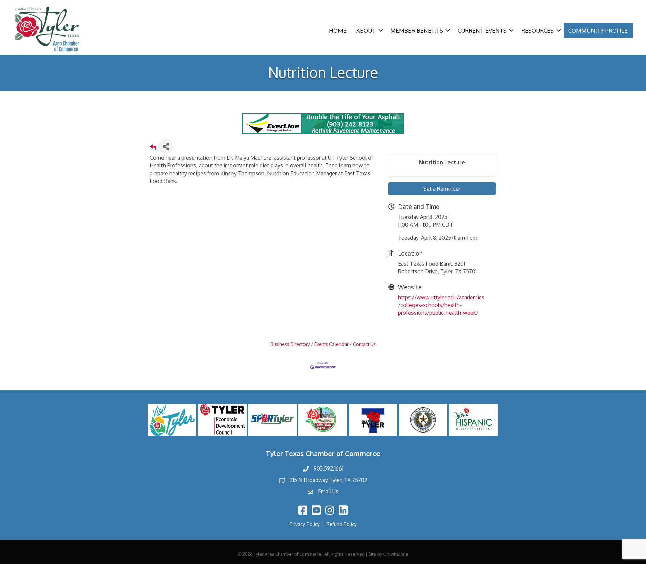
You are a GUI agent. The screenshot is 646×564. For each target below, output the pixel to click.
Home (338, 30)
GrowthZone (395, 554)
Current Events (482, 30)
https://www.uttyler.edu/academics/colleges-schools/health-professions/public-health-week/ (441, 305)
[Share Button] (165, 146)
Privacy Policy (305, 524)
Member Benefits (416, 30)
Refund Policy (342, 524)
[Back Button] (153, 148)
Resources (537, 30)
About (366, 30)
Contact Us (364, 344)
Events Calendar (331, 344)
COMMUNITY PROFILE (598, 30)
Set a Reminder (441, 188)
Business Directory (290, 344)
